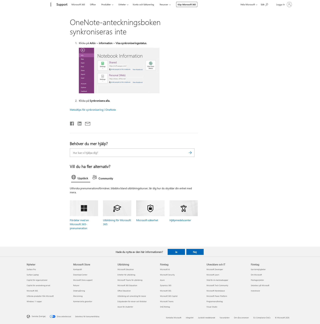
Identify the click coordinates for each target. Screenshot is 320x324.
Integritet (190, 317)
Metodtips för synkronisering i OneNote (93, 109)
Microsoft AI (165, 269)
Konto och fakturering (143, 4)
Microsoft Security (167, 274)
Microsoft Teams (167, 301)
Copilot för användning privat (38, 285)
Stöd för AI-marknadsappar (217, 280)
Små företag (165, 306)
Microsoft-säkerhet (147, 220)
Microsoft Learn (212, 274)
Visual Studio (211, 306)
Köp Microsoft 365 (187, 4)
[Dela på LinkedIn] (78, 123)
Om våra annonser (241, 317)
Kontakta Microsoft (173, 317)
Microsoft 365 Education (127, 285)
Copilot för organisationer (37, 280)
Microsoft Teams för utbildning (130, 280)
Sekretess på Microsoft (260, 285)
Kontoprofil (77, 269)
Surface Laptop (33, 274)
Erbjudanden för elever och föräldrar (132, 301)
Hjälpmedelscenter (180, 220)
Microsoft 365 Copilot (169, 296)
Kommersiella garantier (82, 301)
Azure (162, 280)
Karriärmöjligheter (258, 269)
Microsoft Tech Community (217, 285)
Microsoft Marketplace (215, 290)
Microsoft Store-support (82, 280)
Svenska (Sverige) (39, 316)
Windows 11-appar (34, 301)
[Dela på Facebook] (72, 123)
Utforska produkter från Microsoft (40, 296)
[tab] (80, 178)
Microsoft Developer (214, 269)
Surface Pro (31, 269)
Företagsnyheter (257, 280)
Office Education (124, 290)
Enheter (122, 4)
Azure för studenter (125, 306)
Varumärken (225, 317)
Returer (76, 285)
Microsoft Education (126, 269)
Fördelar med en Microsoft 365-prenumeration (79, 224)
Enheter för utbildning (126, 274)
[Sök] (190, 152)
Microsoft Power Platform (216, 296)
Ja (176, 252)
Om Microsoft (256, 274)
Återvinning (77, 296)
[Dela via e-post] (86, 123)
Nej (195, 252)
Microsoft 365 (78, 4)
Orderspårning (79, 290)
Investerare (255, 290)
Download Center (80, 274)
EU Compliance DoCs (261, 317)
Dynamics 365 (165, 285)
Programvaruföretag (214, 301)
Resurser (164, 4)
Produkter (106, 4)
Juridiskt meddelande (206, 317)
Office (93, 4)
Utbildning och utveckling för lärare (132, 296)
